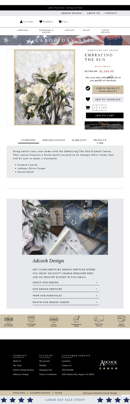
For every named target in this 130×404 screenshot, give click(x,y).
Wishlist (43, 365)
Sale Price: (103, 66)
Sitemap (58, 393)
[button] (108, 89)
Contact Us (67, 365)
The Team (17, 365)
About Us (17, 361)
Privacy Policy (19, 393)
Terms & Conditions (48, 374)
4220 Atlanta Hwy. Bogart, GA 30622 (78, 374)
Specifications (54, 140)
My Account (44, 361)
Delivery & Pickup (20, 374)
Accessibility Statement (40, 393)
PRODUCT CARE (100, 141)
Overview (28, 140)
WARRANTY (79, 140)
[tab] (28, 141)
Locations (66, 361)
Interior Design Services (23, 370)
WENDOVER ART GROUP (103, 50)
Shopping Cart (45, 370)
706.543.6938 (67, 370)
